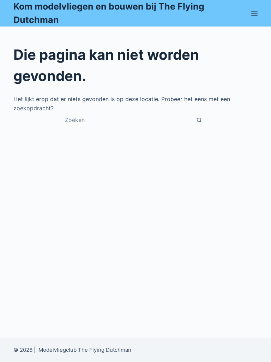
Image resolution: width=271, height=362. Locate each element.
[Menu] (254, 13)
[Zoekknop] (199, 120)
